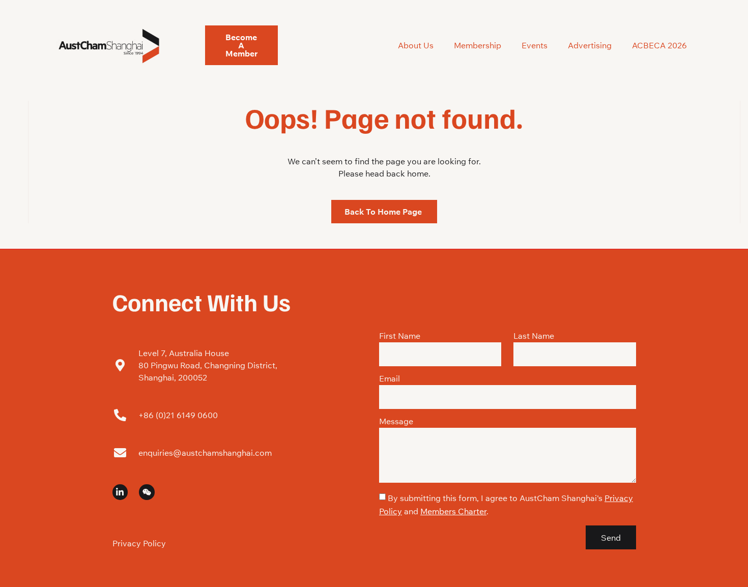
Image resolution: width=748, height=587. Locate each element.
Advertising (590, 45)
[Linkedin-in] (120, 492)
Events (535, 45)
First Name (399, 336)
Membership (477, 45)
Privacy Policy (139, 543)
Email (389, 379)
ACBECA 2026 (659, 45)
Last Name (533, 336)
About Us (416, 45)
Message (396, 421)
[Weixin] (147, 492)
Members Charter (453, 511)
